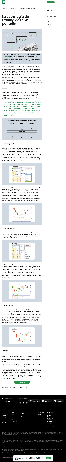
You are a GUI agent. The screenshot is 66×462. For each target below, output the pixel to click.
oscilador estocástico (33, 159)
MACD (23, 159)
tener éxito (13, 200)
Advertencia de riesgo (6, 449)
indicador (7, 56)
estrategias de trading (11, 79)
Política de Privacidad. (35, 459)
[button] (54, 11)
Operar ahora (22, 382)
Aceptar (48, 458)
